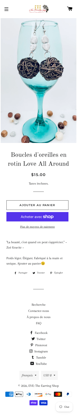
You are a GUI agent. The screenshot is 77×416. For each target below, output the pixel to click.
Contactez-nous (38, 311)
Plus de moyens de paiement (37, 226)
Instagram (41, 351)
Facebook (40, 333)
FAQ (38, 323)
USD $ (47, 375)
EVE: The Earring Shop (43, 386)
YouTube (41, 364)
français (27, 375)
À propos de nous (38, 317)
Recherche (39, 305)
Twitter (41, 339)
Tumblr (40, 357)
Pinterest (40, 345)
